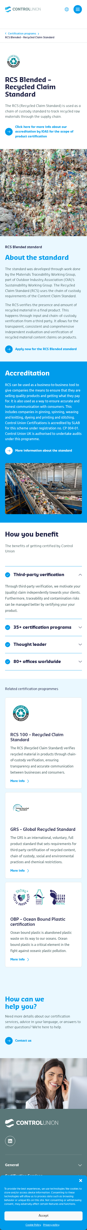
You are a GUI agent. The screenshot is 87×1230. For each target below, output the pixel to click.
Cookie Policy (33, 1225)
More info (17, 781)
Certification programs (22, 33)
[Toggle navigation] (77, 9)
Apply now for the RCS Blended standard (46, 349)
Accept (44, 1215)
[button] (81, 1180)
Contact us (23, 1040)
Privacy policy (51, 1225)
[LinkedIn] (10, 1141)
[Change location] (66, 9)
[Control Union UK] (23, 9)
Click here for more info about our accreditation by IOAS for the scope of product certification (44, 132)
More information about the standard (43, 450)
